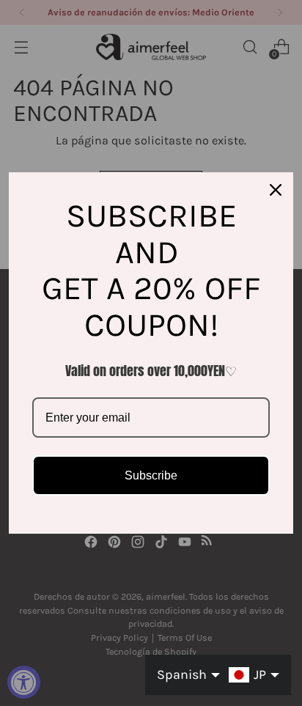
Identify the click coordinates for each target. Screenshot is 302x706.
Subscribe (151, 475)
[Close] (275, 189)
